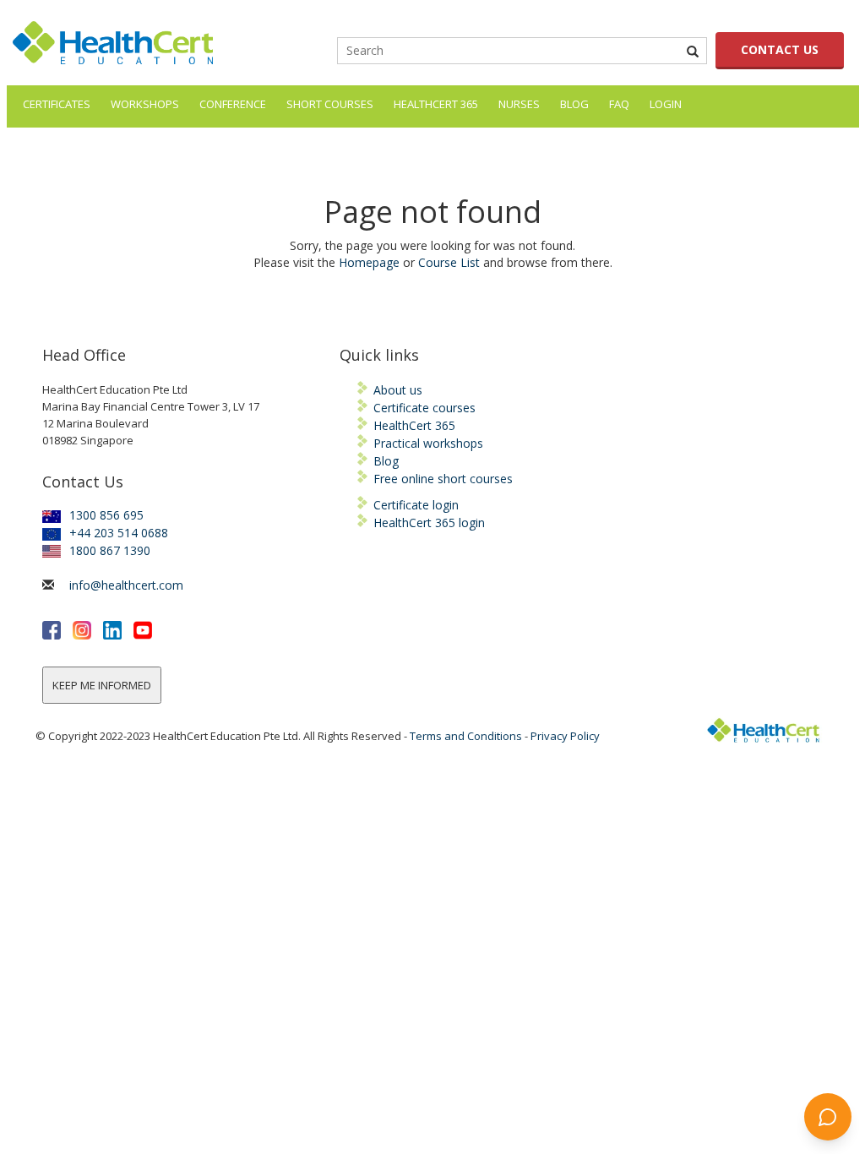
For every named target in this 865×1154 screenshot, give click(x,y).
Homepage (369, 262)
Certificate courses (424, 408)
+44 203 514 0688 (118, 533)
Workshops (145, 104)
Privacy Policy (565, 735)
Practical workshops (428, 443)
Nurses (519, 104)
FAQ (619, 104)
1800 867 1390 (109, 550)
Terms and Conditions (466, 735)
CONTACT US (780, 49)
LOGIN (666, 104)
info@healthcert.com (126, 585)
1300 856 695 (106, 515)
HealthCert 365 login (429, 522)
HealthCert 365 (436, 104)
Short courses (329, 104)
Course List (449, 262)
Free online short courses (443, 479)
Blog (574, 104)
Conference (232, 104)
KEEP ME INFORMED (101, 685)
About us (397, 390)
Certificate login (416, 505)
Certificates (56, 104)
